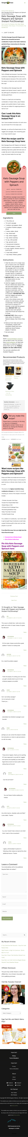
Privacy (14, 1055)
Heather (9, 654)
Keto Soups (12, 26)
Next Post (14, 600)
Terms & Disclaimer (14, 1058)
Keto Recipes (5, 26)
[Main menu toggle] (24, 2)
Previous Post (14, 596)
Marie (8, 690)
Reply (25, 632)
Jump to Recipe (8, 32)
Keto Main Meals (19, 24)
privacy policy (15, 1105)
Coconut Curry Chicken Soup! (13, 537)
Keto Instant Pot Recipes (8, 24)
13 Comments (20, 26)
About (14, 1077)
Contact (14, 1079)
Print (14, 213)
